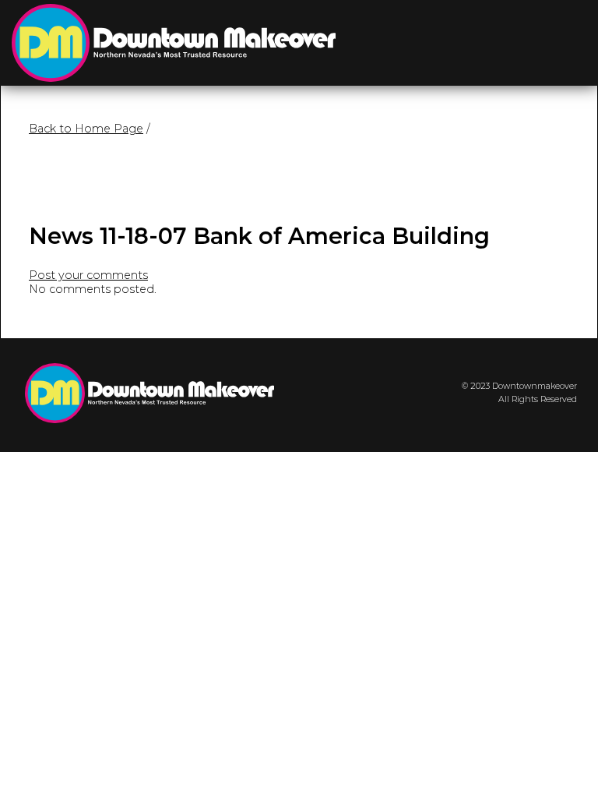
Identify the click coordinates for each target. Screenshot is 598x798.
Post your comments (88, 275)
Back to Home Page (86, 129)
